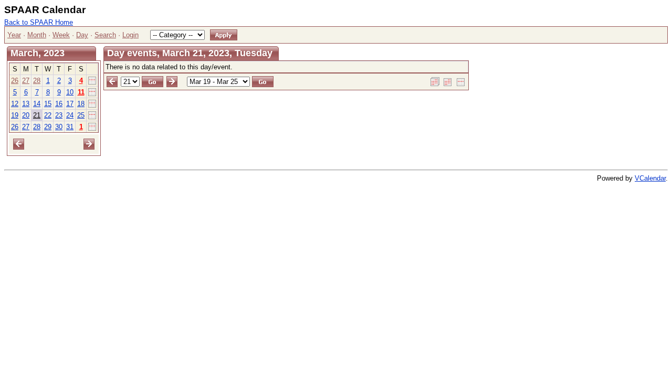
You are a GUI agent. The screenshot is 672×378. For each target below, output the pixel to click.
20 (25, 115)
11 (81, 92)
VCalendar (650, 178)
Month (36, 35)
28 (36, 81)
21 (36, 115)
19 (14, 115)
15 (47, 104)
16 (58, 104)
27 (25, 81)
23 (58, 115)
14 (36, 104)
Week (61, 35)
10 (70, 92)
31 (70, 127)
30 (58, 127)
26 (14, 81)
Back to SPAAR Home (38, 22)
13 (25, 104)
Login (130, 35)
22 (47, 115)
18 (81, 104)
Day (82, 35)
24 (70, 115)
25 (81, 115)
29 (47, 127)
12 (14, 104)
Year (14, 35)
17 (70, 104)
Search (105, 35)
